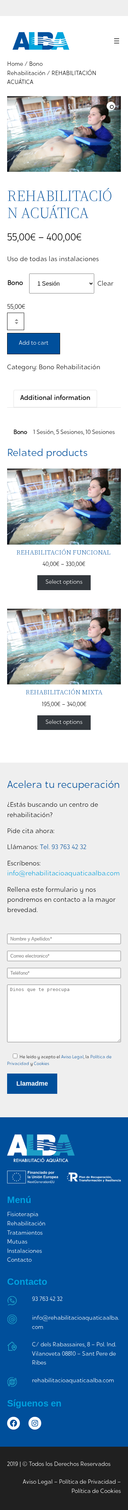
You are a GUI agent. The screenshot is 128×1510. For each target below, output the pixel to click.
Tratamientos (25, 1233)
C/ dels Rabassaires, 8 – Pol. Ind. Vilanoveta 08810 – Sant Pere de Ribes (74, 1354)
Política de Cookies (96, 1491)
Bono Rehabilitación (69, 368)
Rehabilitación (26, 1224)
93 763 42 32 (47, 1299)
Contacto (19, 1260)
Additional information (55, 398)
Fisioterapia (22, 1215)
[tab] (55, 398)
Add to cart (33, 343)
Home (15, 64)
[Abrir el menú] (116, 41)
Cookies (41, 1064)
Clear (105, 284)
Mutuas (17, 1242)
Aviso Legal (72, 1057)
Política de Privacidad (87, 1482)
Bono (15, 283)
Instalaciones (24, 1251)
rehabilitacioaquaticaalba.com (73, 1381)
